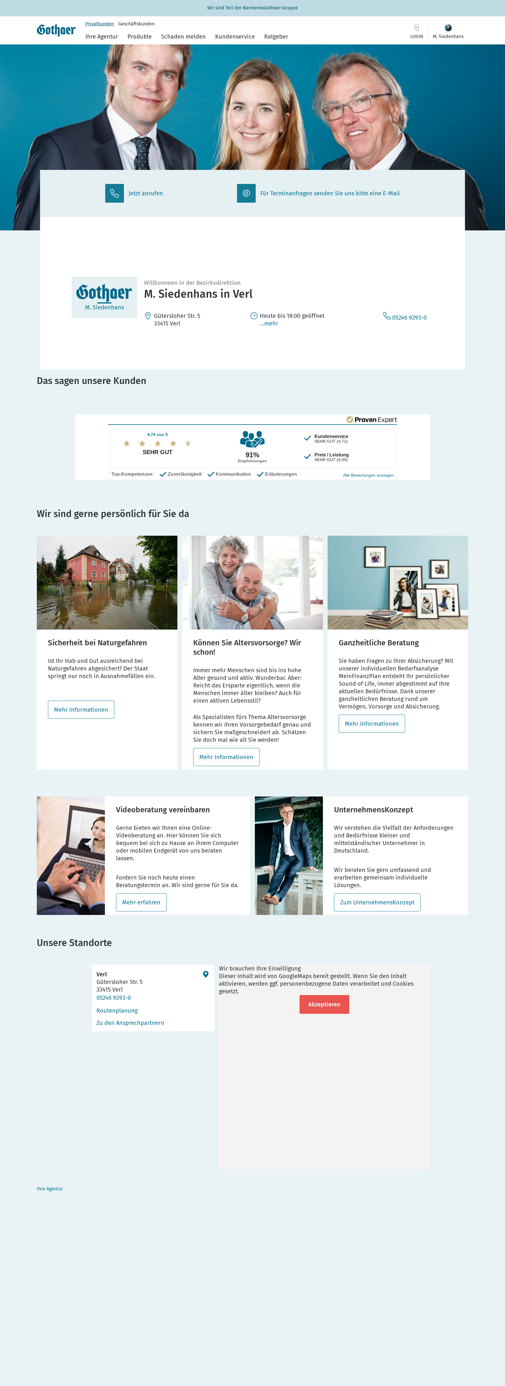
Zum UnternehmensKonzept (377, 902)
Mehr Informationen (81, 709)
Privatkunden (99, 24)
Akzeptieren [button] (324, 1004)
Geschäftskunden (136, 24)
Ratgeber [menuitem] (276, 36)
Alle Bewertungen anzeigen (368, 475)
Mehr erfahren (141, 902)
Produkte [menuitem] (139, 36)
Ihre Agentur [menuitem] (101, 36)
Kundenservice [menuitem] (235, 36)
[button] (448, 31)
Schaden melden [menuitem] (183, 36)
